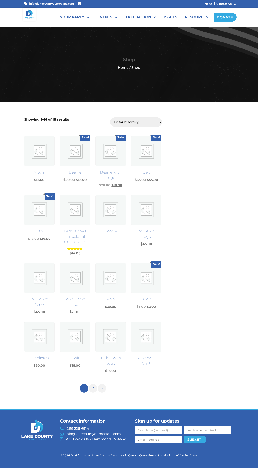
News (208, 3)
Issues (170, 17)
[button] (235, 4)
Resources (196, 17)
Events (104, 17)
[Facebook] (79, 3)
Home (123, 67)
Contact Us (224, 3)
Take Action (138, 17)
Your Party (72, 17)
